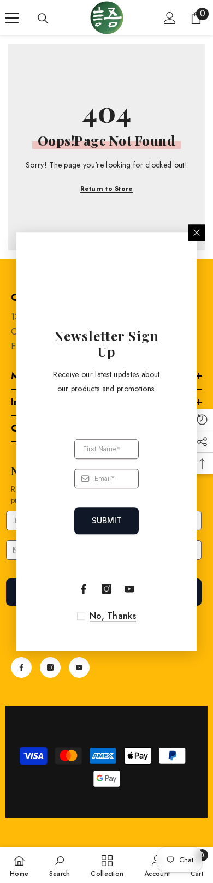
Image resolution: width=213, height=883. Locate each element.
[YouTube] (79, 667)
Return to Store (106, 189)
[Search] (43, 18)
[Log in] (170, 18)
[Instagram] (50, 667)
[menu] (12, 18)
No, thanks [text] (113, 616)
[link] (60, 865)
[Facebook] (21, 667)
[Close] (196, 232)
